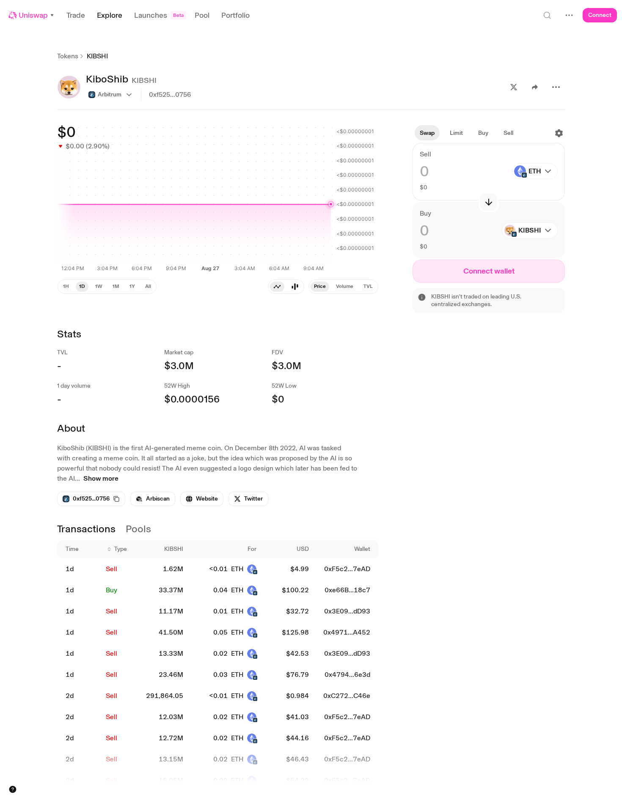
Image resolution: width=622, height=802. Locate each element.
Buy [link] (111, 590)
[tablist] (286, 286)
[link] (152, 499)
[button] (31, 15)
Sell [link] (111, 569)
